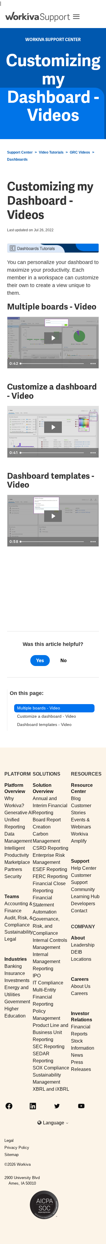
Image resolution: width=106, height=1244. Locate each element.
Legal (10, 939)
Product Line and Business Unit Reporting (50, 1032)
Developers (83, 903)
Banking (13, 966)
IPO (37, 975)
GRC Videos (80, 152)
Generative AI (18, 812)
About (78, 937)
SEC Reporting (48, 1046)
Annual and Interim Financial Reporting (50, 805)
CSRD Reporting (50, 848)
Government (17, 1001)
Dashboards (17, 159)
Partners (13, 869)
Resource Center (82, 788)
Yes (40, 660)
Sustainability (18, 931)
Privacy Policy (16, 1147)
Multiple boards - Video (38, 708)
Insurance (14, 973)
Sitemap (11, 1154)
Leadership (83, 944)
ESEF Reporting (50, 869)
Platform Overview (14, 788)
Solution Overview (43, 788)
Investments (16, 980)
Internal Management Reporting (46, 961)
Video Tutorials (51, 152)
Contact (79, 910)
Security (12, 876)
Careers (80, 979)
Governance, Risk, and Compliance (46, 926)
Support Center (20, 152)
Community (83, 889)
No (63, 660)
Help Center (83, 868)
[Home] (37, 17)
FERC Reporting (50, 876)
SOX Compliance (51, 1067)
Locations (81, 959)
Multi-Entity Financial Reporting (44, 997)
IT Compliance (48, 982)
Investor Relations (81, 1016)
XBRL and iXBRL (51, 1089)
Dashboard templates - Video (44, 724)
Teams (11, 896)
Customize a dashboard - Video (46, 716)
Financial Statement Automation (45, 904)
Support (80, 861)
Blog (76, 798)
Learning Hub (85, 896)
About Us (80, 986)
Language (54, 1122)
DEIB (76, 952)
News (77, 1055)
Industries (15, 959)
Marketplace (17, 862)
